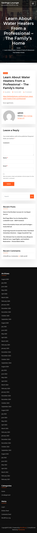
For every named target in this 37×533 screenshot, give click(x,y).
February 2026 (5, 301)
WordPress (23, 527)
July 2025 (4, 326)
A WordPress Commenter (10, 256)
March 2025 (4, 341)
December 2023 (6, 396)
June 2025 (4, 330)
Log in (3, 507)
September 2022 (6, 450)
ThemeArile (21, 530)
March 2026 (4, 297)
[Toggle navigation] (33, 4)
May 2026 (4, 290)
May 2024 (4, 377)
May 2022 (4, 465)
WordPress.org (5, 518)
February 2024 (5, 388)
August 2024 (5, 366)
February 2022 (5, 476)
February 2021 (5, 479)
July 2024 (4, 370)
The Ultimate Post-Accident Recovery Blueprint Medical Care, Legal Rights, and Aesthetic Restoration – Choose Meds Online (18, 239)
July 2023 (4, 414)
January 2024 (5, 392)
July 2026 (4, 283)
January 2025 (5, 348)
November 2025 (6, 312)
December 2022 (6, 439)
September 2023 (6, 406)
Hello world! (23, 256)
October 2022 (5, 447)
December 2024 (6, 352)
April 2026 (4, 294)
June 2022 (4, 461)
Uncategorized (5, 495)
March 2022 (4, 472)
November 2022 (6, 443)
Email (5, 166)
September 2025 (6, 319)
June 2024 (4, 374)
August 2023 (5, 410)
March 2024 (4, 385)
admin (7, 92)
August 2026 (5, 279)
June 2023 (4, 417)
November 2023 (6, 399)
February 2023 (5, 432)
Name (5, 158)
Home (18, 48)
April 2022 (4, 468)
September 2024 (6, 363)
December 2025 (6, 308)
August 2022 (5, 454)
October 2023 (5, 403)
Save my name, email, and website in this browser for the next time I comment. (18, 177)
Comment (6, 143)
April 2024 (4, 381)
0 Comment (28, 92)
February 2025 (5, 345)
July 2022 (4, 457)
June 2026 (4, 286)
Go (32, 196)
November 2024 (6, 356)
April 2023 (4, 425)
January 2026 (5, 305)
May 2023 (4, 421)
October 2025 (5, 316)
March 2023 (4, 428)
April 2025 (4, 337)
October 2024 (5, 359)
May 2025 (4, 334)
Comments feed (6, 514)
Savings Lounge (10, 2)
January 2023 (5, 436)
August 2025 (5, 323)
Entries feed (5, 511)
